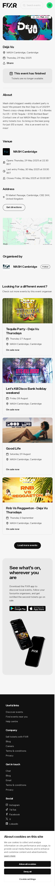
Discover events (14, 712)
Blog (8, 741)
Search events (34, 5)
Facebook (14, 814)
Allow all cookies (27, 864)
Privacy (9, 755)
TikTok (12, 809)
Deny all (28, 871)
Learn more (9, 855)
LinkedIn (13, 824)
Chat (8, 770)
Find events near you (17, 716)
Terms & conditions (16, 750)
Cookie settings (27, 879)
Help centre (12, 721)
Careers (10, 746)
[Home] (10, 5)
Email (8, 780)
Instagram (14, 805)
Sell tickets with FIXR (17, 736)
